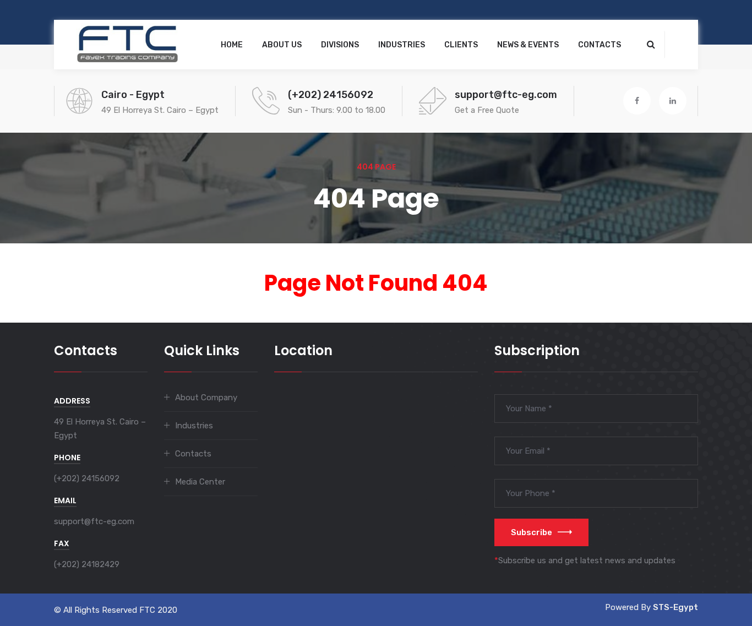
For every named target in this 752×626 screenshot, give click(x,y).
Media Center (200, 482)
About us (282, 45)
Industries (401, 45)
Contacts (599, 45)
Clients (461, 45)
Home (232, 45)
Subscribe (531, 532)
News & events (528, 45)
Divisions (340, 45)
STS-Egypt (675, 607)
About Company (206, 397)
